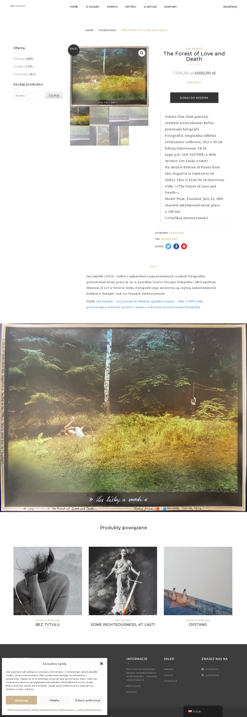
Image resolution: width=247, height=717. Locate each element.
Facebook (211, 669)
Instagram (212, 675)
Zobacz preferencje (88, 700)
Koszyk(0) (230, 6)
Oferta (112, 6)
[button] (101, 664)
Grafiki (19, 66)
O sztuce (150, 6)
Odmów (54, 700)
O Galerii (92, 6)
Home (74, 6)
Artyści (130, 6)
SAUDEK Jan (169, 239)
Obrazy (19, 59)
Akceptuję (21, 700)
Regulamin (133, 686)
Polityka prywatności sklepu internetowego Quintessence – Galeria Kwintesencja (55, 709)
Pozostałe (107, 30)
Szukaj (54, 95)
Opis (153, 266)
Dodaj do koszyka (194, 97)
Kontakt (171, 6)
